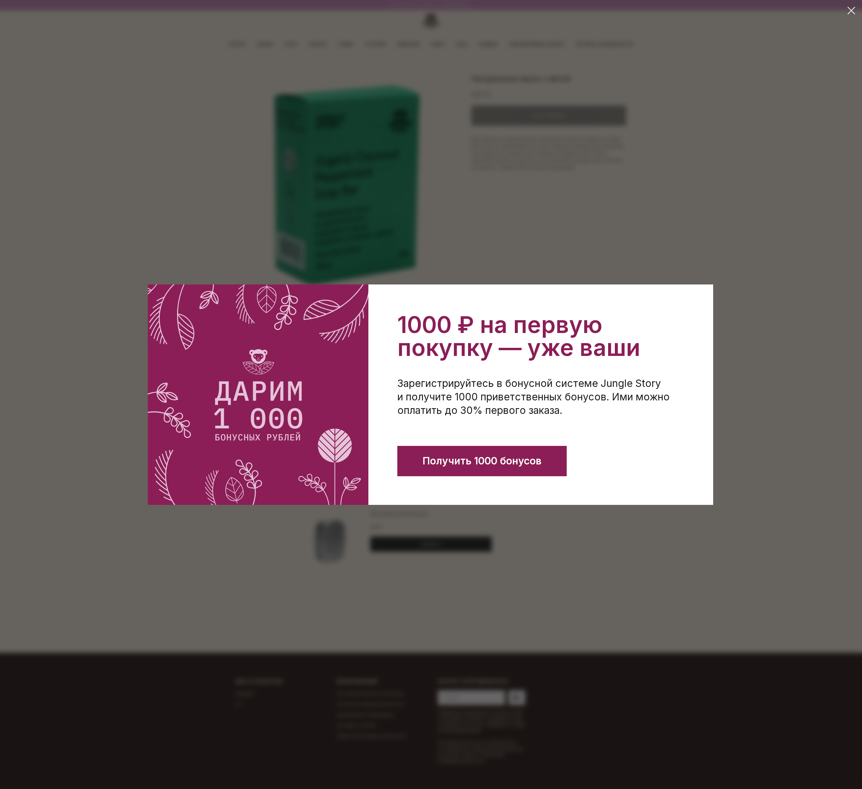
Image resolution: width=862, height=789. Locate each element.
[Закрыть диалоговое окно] (851, 10)
